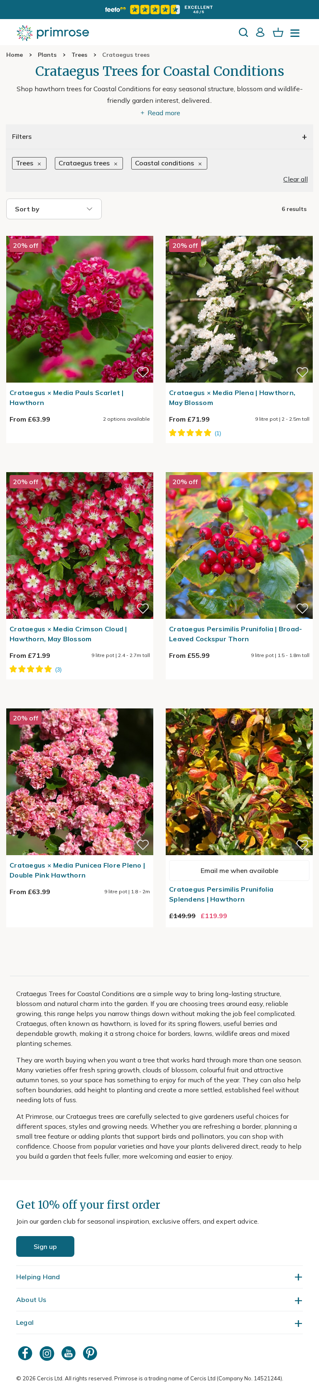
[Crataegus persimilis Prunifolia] (239, 467)
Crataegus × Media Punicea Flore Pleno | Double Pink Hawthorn (77, 870)
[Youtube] (69, 1353)
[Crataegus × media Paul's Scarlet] (79, 231)
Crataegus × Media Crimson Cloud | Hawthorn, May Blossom (68, 634)
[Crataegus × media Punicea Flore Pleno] (79, 703)
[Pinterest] (91, 1353)
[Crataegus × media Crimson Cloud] (79, 467)
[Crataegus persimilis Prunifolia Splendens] (239, 703)
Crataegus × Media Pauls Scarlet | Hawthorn (67, 397)
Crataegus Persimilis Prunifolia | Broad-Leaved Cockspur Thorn (235, 634)
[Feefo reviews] (159, 9)
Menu (296, 36)
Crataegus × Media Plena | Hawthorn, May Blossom (232, 397)
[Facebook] (26, 1353)
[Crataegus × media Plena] (239, 231)
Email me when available (239, 870)
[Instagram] (48, 1353)
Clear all (295, 179)
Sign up (45, 1246)
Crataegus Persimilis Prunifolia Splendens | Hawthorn (221, 894)
